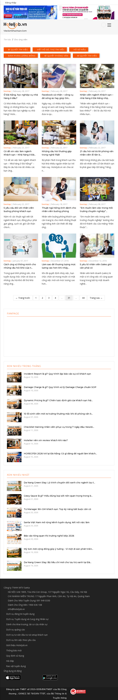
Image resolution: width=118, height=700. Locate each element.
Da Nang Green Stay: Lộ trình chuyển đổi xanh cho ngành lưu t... (59, 482)
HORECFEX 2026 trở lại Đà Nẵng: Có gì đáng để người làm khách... (60, 453)
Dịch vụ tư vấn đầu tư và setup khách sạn (27, 634)
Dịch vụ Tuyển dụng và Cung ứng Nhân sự (27, 619)
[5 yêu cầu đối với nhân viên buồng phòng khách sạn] (21, 189)
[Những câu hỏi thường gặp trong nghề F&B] (59, 132)
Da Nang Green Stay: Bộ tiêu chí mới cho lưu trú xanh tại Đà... (57, 562)
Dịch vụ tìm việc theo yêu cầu (21, 640)
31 (69, 297)
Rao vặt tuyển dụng (16, 666)
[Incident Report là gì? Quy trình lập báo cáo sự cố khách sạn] (14, 377)
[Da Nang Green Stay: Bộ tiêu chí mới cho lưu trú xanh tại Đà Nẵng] (14, 565)
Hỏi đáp (10, 660)
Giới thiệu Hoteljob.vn (17, 645)
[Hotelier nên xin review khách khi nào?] (14, 443)
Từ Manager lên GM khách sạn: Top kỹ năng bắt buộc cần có (57, 509)
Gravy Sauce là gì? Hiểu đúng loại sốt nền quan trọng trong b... (58, 495)
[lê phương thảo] (30, 12)
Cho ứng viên (20, 39)
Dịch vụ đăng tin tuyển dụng (20, 613)
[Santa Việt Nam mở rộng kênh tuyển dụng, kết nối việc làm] (14, 525)
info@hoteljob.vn (16, 609)
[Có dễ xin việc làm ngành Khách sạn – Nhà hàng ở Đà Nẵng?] (21, 132)
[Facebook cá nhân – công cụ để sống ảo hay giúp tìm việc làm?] (59, 76)
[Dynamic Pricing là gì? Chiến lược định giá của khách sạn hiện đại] (14, 403)
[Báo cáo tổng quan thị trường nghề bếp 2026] (14, 539)
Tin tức (7, 39)
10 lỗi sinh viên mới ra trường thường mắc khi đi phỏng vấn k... (58, 413)
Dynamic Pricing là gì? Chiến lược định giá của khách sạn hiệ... (58, 400)
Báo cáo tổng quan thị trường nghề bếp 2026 (49, 535)
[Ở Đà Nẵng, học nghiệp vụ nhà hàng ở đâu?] (21, 76)
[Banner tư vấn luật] (86, 12)
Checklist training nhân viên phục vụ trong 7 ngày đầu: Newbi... (59, 427)
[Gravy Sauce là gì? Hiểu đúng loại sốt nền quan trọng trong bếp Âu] (14, 499)
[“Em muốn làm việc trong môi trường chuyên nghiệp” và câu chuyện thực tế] (97, 189)
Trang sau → (96, 297)
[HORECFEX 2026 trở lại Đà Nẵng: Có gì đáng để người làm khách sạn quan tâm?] (14, 457)
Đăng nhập (10, 2)
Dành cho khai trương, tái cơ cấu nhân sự (26, 624)
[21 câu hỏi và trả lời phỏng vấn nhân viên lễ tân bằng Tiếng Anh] (97, 132)
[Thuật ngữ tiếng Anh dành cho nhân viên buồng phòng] (59, 189)
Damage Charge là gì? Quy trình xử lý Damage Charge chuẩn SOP (60, 387)
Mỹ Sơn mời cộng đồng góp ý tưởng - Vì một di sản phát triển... (58, 549)
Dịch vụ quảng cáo (15, 629)
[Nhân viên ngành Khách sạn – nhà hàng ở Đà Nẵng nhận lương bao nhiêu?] (97, 76)
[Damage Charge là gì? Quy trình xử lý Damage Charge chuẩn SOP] (14, 390)
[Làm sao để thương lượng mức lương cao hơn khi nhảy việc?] (59, 246)
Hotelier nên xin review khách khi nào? (46, 440)
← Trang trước (23, 297)
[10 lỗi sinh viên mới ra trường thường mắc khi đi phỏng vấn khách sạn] (14, 417)
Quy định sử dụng (15, 655)
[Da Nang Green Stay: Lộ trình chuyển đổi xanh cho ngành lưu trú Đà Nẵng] (14, 485)
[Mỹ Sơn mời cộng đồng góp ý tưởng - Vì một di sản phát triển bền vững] (14, 552)
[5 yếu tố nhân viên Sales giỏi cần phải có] (97, 246)
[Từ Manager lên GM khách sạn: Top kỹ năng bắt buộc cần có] (14, 512)
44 (83, 297)
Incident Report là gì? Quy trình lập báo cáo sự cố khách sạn (57, 373)
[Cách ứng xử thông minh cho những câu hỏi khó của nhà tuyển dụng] (21, 246)
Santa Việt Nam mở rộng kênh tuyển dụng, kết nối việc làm (56, 522)
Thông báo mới (14, 650)
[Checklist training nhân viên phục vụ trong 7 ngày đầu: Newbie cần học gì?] (14, 430)
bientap (7, 91)
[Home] (15, 27)
